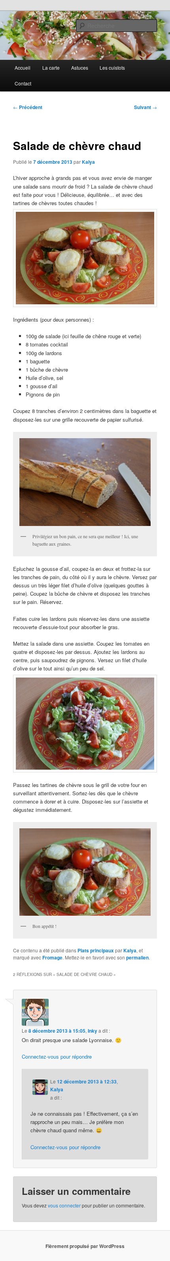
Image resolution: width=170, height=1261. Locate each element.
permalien (137, 957)
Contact (23, 83)
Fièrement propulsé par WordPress (85, 1246)
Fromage (52, 957)
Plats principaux (95, 950)
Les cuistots (112, 67)
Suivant (145, 107)
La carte (51, 67)
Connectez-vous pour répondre (57, 1056)
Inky (92, 1030)
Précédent (27, 107)
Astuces (79, 67)
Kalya (88, 161)
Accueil (22, 67)
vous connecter (64, 1205)
